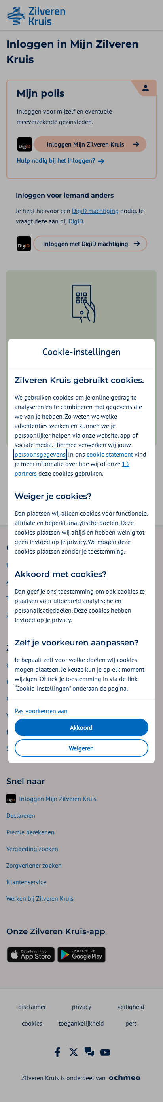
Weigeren (81, 748)
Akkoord (81, 727)
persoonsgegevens (40, 454)
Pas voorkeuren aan (41, 711)
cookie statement (110, 454)
